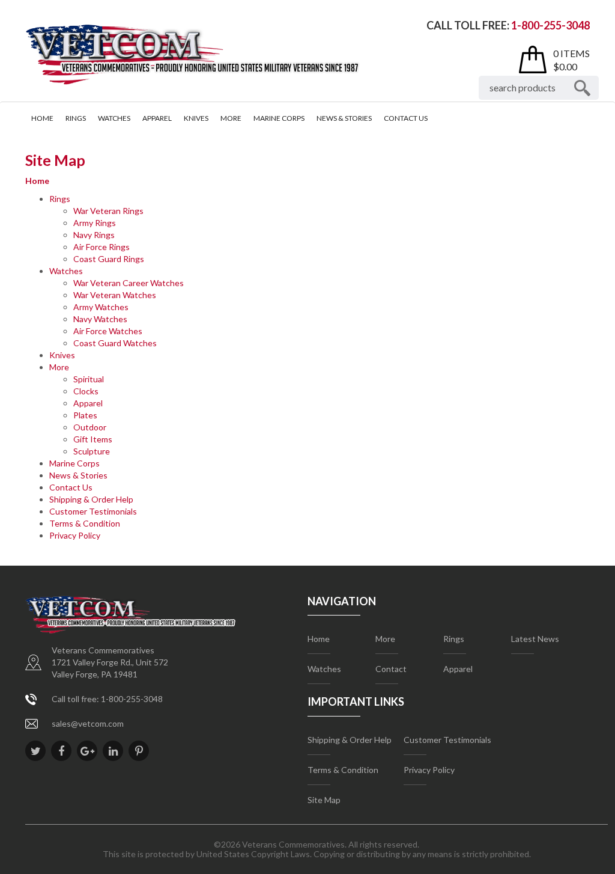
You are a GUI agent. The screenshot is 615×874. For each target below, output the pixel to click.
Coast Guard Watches (115, 343)
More (230, 118)
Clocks (85, 391)
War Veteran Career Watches (128, 283)
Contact (391, 669)
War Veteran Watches (114, 295)
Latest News (535, 639)
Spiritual (88, 379)
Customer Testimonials (93, 511)
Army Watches (101, 307)
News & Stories (344, 118)
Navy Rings (94, 235)
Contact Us (406, 118)
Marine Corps (278, 118)
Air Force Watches (107, 331)
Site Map (324, 800)
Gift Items (92, 439)
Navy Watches (100, 319)
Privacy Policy (74, 535)
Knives (196, 118)
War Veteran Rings (108, 211)
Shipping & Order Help (91, 499)
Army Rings (94, 223)
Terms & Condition (84, 523)
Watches (114, 118)
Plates (85, 415)
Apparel (157, 118)
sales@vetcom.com (88, 723)
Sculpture (91, 451)
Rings (75, 118)
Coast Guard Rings (108, 259)
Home (42, 118)
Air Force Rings (101, 247)
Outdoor (89, 427)
